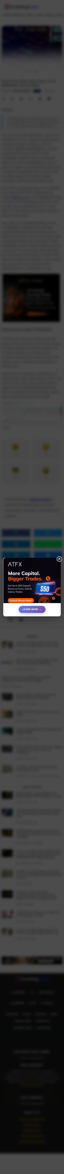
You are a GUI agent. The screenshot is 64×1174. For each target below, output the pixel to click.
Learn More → (32, 609)
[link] (32, 582)
